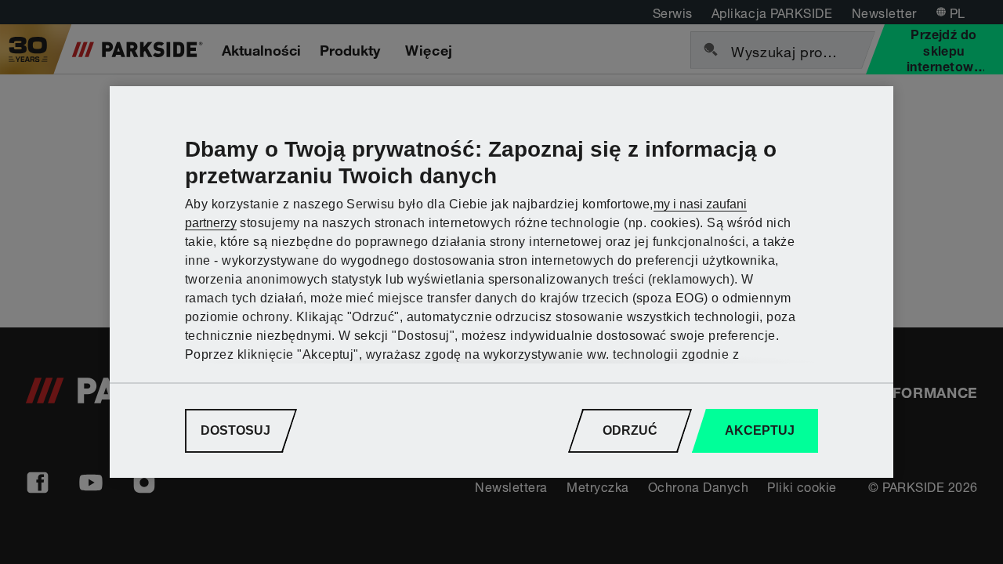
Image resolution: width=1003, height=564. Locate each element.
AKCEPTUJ (760, 430)
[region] (501, 282)
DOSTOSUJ (235, 430)
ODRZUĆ (630, 430)
